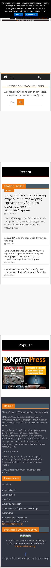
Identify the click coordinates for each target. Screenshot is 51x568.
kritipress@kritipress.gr (12, 524)
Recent (25, 171)
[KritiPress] (5, 77)
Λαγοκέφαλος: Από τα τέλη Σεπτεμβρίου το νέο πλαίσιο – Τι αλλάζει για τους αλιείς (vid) (25, 270)
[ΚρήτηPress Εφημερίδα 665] (25, 358)
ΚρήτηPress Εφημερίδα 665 (17, 386)
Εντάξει (18, 15)
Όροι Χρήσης (43, 558)
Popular (25, 345)
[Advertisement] (25, 46)
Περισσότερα (31, 15)
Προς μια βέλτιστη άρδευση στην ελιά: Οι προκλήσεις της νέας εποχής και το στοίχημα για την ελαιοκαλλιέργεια (25, 202)
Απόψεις (9, 190)
